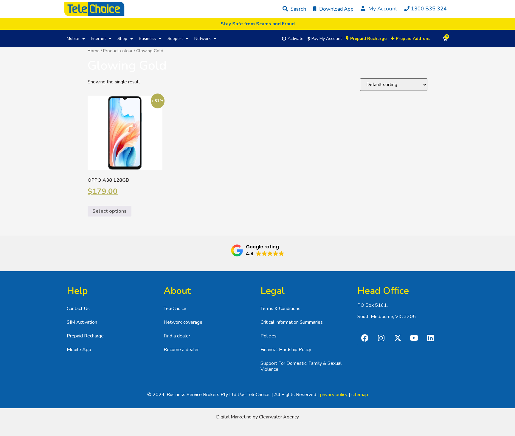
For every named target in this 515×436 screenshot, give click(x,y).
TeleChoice (175, 308)
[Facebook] (364, 338)
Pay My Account (326, 38)
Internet (98, 38)
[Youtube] (414, 338)
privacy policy (334, 394)
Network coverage (183, 322)
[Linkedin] (430, 338)
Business (147, 38)
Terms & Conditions (280, 308)
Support (175, 38)
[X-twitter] (397, 338)
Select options (109, 211)
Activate (295, 38)
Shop (122, 38)
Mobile (73, 38)
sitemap (359, 394)
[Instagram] (381, 338)
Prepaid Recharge (85, 336)
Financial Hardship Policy (285, 349)
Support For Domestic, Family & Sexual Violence (301, 366)
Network (202, 38)
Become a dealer (181, 349)
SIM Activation (82, 322)
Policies (268, 336)
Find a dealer (177, 336)
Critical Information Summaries (291, 322)
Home (94, 51)
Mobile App (79, 349)
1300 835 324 (429, 8)
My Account (382, 8)
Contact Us (78, 308)
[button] (257, 250)
